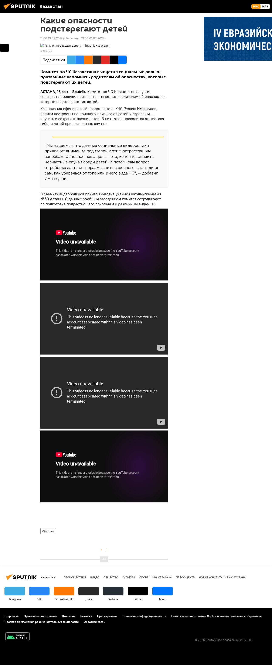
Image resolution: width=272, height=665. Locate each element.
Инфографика (162, 577)
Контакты (68, 616)
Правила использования (40, 616)
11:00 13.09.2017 (51, 38)
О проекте (11, 616)
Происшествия (75, 577)
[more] (4, 48)
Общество (48, 531)
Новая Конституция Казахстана (222, 577)
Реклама (86, 616)
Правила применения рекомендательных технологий (41, 622)
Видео (94, 577)
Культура (128, 577)
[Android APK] (17, 637)
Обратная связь (94, 622)
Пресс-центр (185, 577)
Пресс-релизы (107, 616)
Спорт (143, 577)
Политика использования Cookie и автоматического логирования (216, 616)
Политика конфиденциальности (144, 616)
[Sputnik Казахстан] (21, 10)
